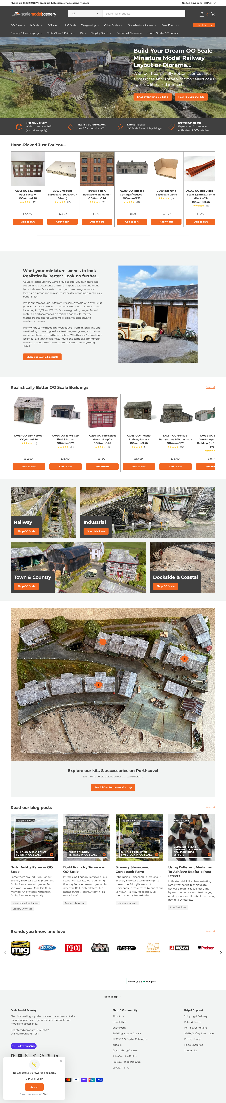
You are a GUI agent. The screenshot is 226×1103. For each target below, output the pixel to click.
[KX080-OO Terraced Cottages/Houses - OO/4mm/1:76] (132, 169)
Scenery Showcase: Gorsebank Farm (132, 869)
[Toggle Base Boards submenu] (179, 25)
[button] (213, 14)
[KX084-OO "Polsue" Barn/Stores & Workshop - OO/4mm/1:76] (175, 412)
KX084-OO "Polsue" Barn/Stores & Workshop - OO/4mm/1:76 (175, 439)
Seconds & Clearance (129, 33)
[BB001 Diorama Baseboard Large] (166, 169)
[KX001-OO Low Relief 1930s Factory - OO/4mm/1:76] (28, 169)
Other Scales (111, 25)
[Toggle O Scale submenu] (59, 25)
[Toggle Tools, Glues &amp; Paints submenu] (74, 33)
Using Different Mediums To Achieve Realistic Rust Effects (190, 871)
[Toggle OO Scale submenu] (24, 25)
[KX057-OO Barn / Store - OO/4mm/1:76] (29, 412)
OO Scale (16, 25)
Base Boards (168, 25)
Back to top (111, 996)
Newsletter (119, 1022)
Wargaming (88, 25)
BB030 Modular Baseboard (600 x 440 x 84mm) (62, 194)
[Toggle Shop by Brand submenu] (111, 33)
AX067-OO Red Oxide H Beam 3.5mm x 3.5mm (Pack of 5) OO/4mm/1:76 (201, 196)
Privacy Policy (192, 1039)
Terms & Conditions (195, 1027)
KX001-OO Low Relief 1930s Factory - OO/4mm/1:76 (28, 194)
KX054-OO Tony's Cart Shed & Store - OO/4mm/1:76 (65, 439)
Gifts (83, 33)
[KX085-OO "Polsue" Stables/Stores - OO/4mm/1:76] (139, 412)
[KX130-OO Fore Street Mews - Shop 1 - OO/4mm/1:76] (102, 412)
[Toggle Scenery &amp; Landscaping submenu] (41, 33)
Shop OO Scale (26, 531)
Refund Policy (192, 1022)
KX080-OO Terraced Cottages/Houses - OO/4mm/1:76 (131, 194)
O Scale (52, 25)
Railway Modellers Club (127, 1061)
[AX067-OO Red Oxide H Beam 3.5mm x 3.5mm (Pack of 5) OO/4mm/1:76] (201, 169)
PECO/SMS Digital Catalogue (130, 1039)
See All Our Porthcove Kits (110, 787)
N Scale (34, 25)
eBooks (117, 1044)
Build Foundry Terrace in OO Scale (84, 869)
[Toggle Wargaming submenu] (98, 25)
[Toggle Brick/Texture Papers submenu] (155, 25)
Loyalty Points (121, 1067)
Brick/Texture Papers (140, 25)
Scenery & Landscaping (25, 33)
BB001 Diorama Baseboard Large (166, 192)
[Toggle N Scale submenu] (42, 25)
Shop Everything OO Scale (152, 97)
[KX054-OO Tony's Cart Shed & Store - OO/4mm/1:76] (65, 412)
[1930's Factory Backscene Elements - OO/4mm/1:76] (97, 169)
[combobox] (126, 13)
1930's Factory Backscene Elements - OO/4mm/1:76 (97, 194)
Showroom (119, 1027)
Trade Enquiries (193, 1044)
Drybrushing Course (125, 1050)
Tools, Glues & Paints (59, 33)
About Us (118, 1016)
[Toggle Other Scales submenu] (122, 25)
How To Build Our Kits (191, 97)
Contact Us (190, 1050)
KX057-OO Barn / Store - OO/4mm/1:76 (29, 437)
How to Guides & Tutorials (162, 33)
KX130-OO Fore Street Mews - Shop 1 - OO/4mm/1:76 (102, 439)
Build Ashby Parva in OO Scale (32, 869)
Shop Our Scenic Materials (42, 357)
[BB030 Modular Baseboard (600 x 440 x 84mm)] (62, 169)
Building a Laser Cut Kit (127, 1033)
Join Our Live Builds (124, 1056)
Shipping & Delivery (195, 1016)
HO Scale (70, 25)
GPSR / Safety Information (199, 1033)
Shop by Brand (99, 33)
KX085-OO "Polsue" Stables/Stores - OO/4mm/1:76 (139, 439)
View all (210, 387)
